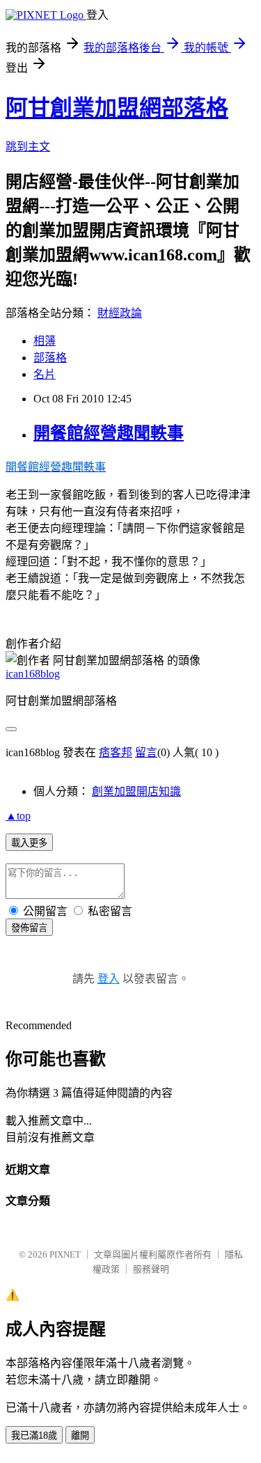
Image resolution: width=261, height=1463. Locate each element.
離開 (80, 1435)
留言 (146, 752)
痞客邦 (115, 752)
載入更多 (29, 843)
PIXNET (65, 1254)
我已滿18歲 (34, 1435)
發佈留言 (29, 928)
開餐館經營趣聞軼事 (108, 433)
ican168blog (33, 674)
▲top (18, 816)
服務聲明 (151, 1269)
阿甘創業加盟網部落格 (117, 107)
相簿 (44, 341)
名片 (44, 374)
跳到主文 (28, 146)
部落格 (50, 357)
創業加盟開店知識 (136, 791)
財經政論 (119, 313)
